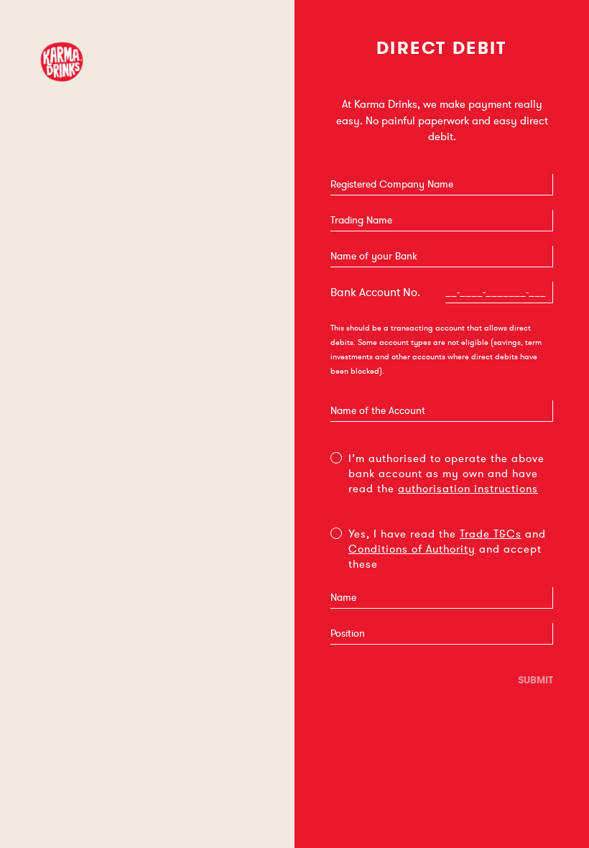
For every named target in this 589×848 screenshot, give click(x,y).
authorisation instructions (468, 488)
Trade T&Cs (490, 534)
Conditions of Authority (412, 549)
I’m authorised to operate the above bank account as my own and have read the (446, 473)
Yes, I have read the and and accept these (447, 549)
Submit (535, 680)
